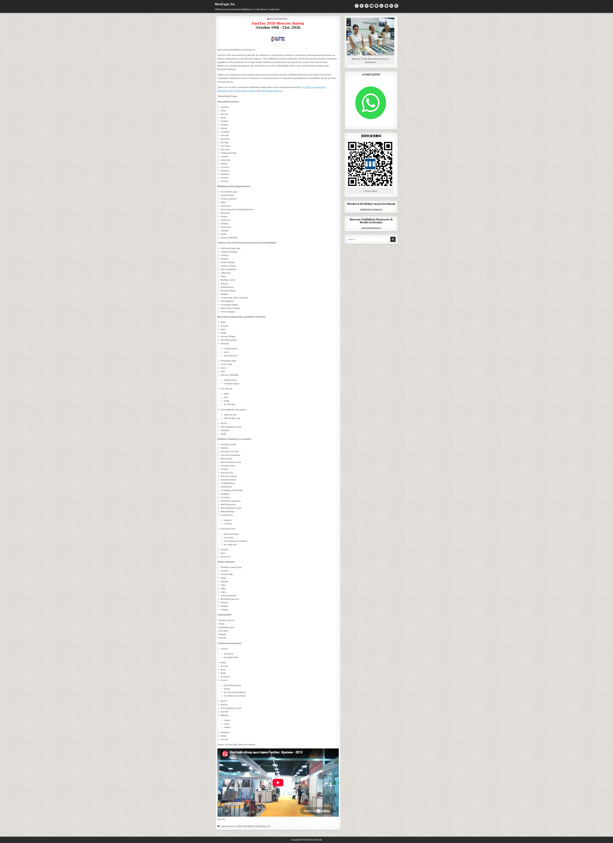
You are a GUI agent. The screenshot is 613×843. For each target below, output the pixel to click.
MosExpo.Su (225, 4)
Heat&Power (319, 87)
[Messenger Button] (376, 6)
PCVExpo (306, 87)
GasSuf (251, 91)
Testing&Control (226, 91)
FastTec (232, 826)
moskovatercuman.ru (371, 209)
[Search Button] (396, 6)
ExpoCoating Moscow (272, 91)
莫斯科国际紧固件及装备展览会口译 (253, 826)
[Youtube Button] (372, 6)
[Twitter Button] (357, 6)
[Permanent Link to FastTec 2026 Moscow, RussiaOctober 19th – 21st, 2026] (278, 38)
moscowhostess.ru (371, 228)
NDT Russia (241, 91)
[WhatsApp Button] (381, 6)
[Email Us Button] (391, 6)
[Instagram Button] (367, 6)
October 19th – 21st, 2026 (278, 25)
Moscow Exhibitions (278, 18)
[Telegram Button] (386, 6)
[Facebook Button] (362, 6)
